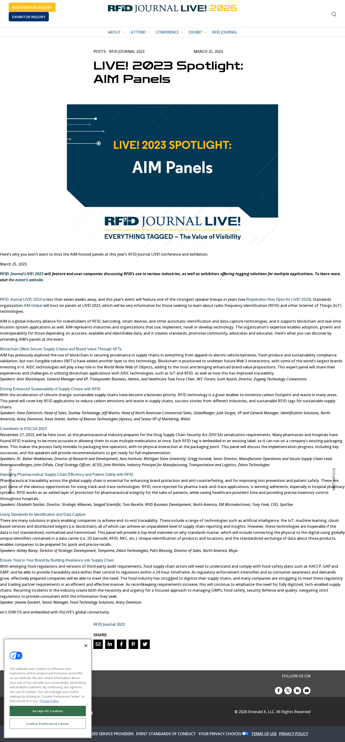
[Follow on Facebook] (278, 690)
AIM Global (33, 306)
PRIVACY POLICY (293, 733)
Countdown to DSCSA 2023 (23, 429)
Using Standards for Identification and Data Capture (43, 514)
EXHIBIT (196, 33)
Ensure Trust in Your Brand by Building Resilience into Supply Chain (57, 560)
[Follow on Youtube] (306, 690)
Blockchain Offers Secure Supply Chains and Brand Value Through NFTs (61, 349)
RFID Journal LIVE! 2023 (21, 299)
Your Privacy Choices (219, 733)
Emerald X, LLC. (261, 711)
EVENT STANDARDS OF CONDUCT (166, 733)
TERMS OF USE (264, 733)
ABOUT (114, 33)
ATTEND (138, 33)
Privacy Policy (49, 701)
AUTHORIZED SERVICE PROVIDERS (104, 733)
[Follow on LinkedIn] (297, 690)
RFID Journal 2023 (127, 51)
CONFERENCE (167, 33)
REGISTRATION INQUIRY (32, 7)
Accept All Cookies (48, 711)
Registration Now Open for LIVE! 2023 (278, 299)
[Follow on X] (288, 690)
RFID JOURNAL (224, 33)
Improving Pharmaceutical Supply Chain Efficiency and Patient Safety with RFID (66, 474)
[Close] (86, 645)
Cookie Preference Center (47, 724)
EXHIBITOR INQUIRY (28, 16)
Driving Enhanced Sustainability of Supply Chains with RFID (50, 389)
